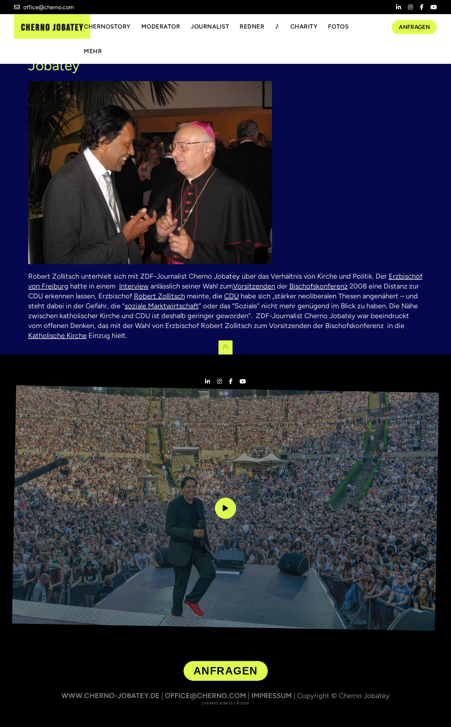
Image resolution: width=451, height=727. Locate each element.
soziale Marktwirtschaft (162, 306)
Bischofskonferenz (318, 286)
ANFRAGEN (225, 671)
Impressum (271, 695)
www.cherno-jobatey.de (110, 695)
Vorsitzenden (254, 286)
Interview (134, 286)
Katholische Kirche (57, 335)
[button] (15, 711)
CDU (231, 296)
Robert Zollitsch (159, 296)
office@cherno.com (48, 7)
